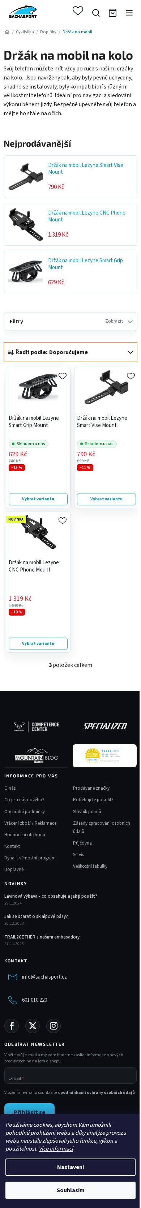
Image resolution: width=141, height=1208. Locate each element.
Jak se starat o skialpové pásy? (36, 916)
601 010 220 (34, 1000)
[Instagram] (53, 1026)
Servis (78, 854)
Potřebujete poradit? (93, 800)
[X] (32, 1026)
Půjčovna (82, 843)
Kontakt (12, 846)
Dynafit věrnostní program (30, 858)
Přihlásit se (29, 1112)
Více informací (56, 1149)
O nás (10, 788)
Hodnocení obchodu (24, 835)
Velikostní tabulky (90, 866)
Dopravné (14, 869)
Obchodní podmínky (24, 811)
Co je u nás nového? (24, 800)
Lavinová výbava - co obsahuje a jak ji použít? (50, 896)
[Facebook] (11, 1026)
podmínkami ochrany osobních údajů (97, 1093)
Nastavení (70, 1167)
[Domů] (7, 32)
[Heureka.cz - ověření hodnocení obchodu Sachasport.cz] (105, 755)
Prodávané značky (91, 788)
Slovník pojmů (87, 811)
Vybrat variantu (38, 499)
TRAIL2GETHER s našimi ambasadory (42, 937)
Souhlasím (71, 1190)
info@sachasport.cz (44, 977)
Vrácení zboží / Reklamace (30, 823)
